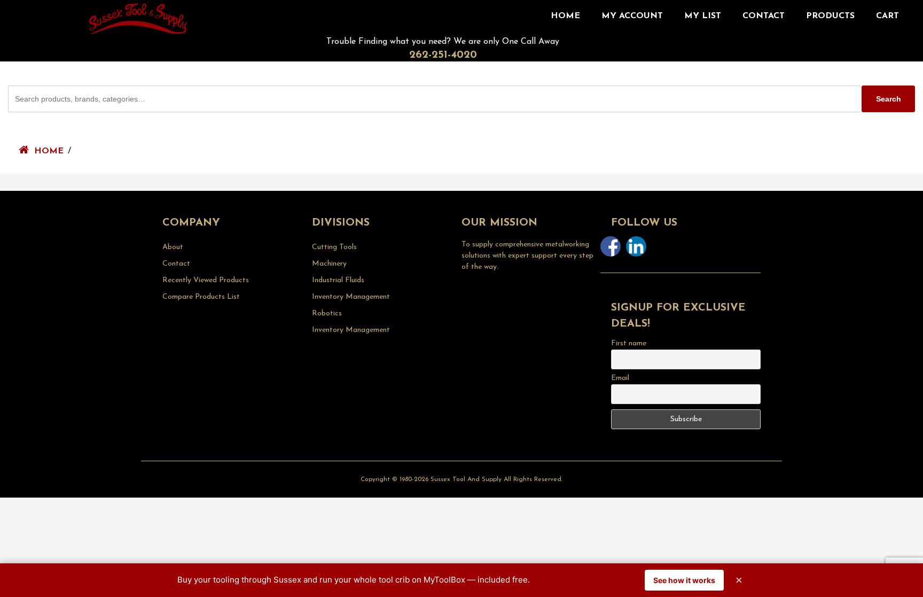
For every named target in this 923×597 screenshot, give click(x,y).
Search (888, 99)
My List (702, 16)
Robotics (327, 313)
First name (628, 343)
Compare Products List (201, 297)
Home (565, 16)
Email (620, 378)
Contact (763, 16)
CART (887, 16)
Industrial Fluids (338, 280)
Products (830, 16)
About (172, 247)
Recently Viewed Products (205, 280)
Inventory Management (351, 297)
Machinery (329, 264)
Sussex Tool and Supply (466, 479)
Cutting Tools (334, 247)
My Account (632, 16)
